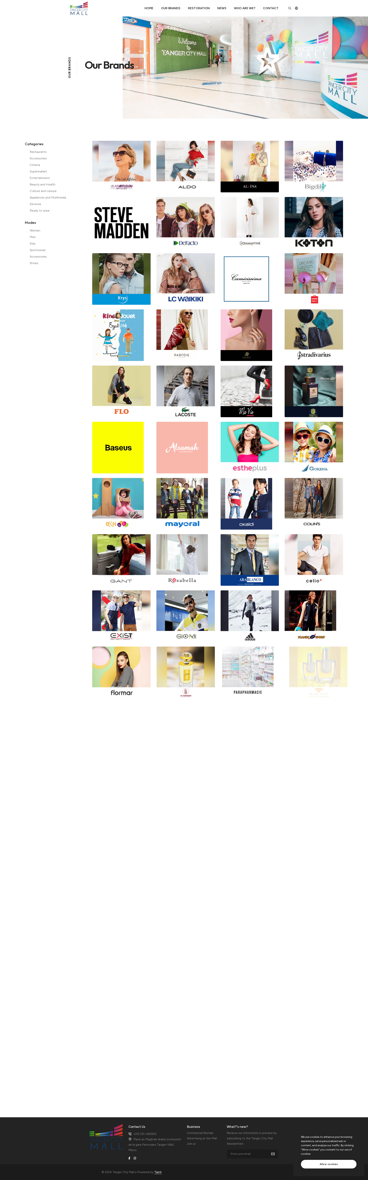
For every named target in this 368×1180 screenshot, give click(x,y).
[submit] (275, 1154)
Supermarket (38, 171)
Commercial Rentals (200, 1133)
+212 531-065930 (144, 1134)
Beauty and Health (42, 184)
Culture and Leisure (43, 191)
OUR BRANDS (170, 8)
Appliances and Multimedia (48, 197)
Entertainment (40, 178)
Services (35, 204)
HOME (149, 8)
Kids (32, 243)
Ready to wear (40, 210)
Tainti (158, 1172)
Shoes (34, 263)
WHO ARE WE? (244, 8)
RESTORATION (199, 8)
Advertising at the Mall (202, 1138)
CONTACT (270, 8)
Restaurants (38, 152)
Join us (191, 1143)
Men (33, 237)
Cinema (35, 165)
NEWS (221, 8)
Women (35, 230)
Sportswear (38, 250)
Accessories (38, 158)
